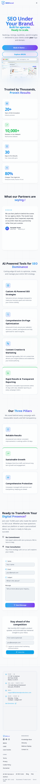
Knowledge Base (26, 739)
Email (9, 569)
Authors (5, 777)
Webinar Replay (26, 746)
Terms (5, 758)
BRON (5, 743)
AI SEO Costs (20, 774)
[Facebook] (6, 739)
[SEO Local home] (7, 3)
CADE (4, 746)
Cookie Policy (7, 765)
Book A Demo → (20, 48)
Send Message (21, 605)
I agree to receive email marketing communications (18, 647)
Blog (27, 774)
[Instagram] (9, 739)
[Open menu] (37, 3)
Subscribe (21, 652)
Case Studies (7, 750)
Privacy (5, 761)
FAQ (32, 774)
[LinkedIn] (3, 739)
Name (9, 561)
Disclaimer (6, 768)
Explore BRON (20, 54)
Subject (10, 577)
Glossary (24, 743)
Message (8, 585)
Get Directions (9, 703)
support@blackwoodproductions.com (19, 692)
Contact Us (24, 749)
